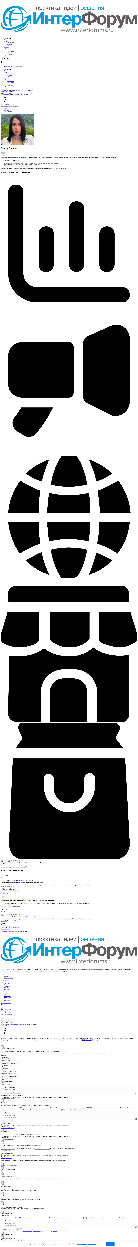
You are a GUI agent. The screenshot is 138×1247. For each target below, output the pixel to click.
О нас (5, 41)
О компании (10, 42)
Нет (2, 1172)
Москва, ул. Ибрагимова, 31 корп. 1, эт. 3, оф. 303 (14, 94)
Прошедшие (7, 39)
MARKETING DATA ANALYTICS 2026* (12, 914)
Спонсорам (10, 52)
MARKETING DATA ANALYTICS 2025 (12, 860)
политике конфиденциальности (86, 1244)
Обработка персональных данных (27, 1024)
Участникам (10, 50)
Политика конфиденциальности (9, 106)
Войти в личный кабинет (7, 1128)
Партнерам (10, 54)
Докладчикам (10, 51)
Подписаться (19, 1095)
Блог (5, 55)
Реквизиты (7, 986)
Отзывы (9, 45)
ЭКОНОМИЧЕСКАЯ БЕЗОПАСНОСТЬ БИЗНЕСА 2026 (16, 899)
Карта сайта (4, 1025)
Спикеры (6, 110)
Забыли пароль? (5, 1151)
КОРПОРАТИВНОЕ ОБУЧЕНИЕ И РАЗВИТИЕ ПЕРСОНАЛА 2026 (19, 880)
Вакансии (9, 44)
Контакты (6, 47)
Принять (110, 1244)
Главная (6, 108)
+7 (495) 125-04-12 (6, 58)
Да (1, 1171)
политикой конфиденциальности (31, 1097)
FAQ (5, 48)
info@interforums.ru (6, 59)
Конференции (7, 69)
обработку (54, 1097)
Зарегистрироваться (6, 1158)
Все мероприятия (8, 978)
